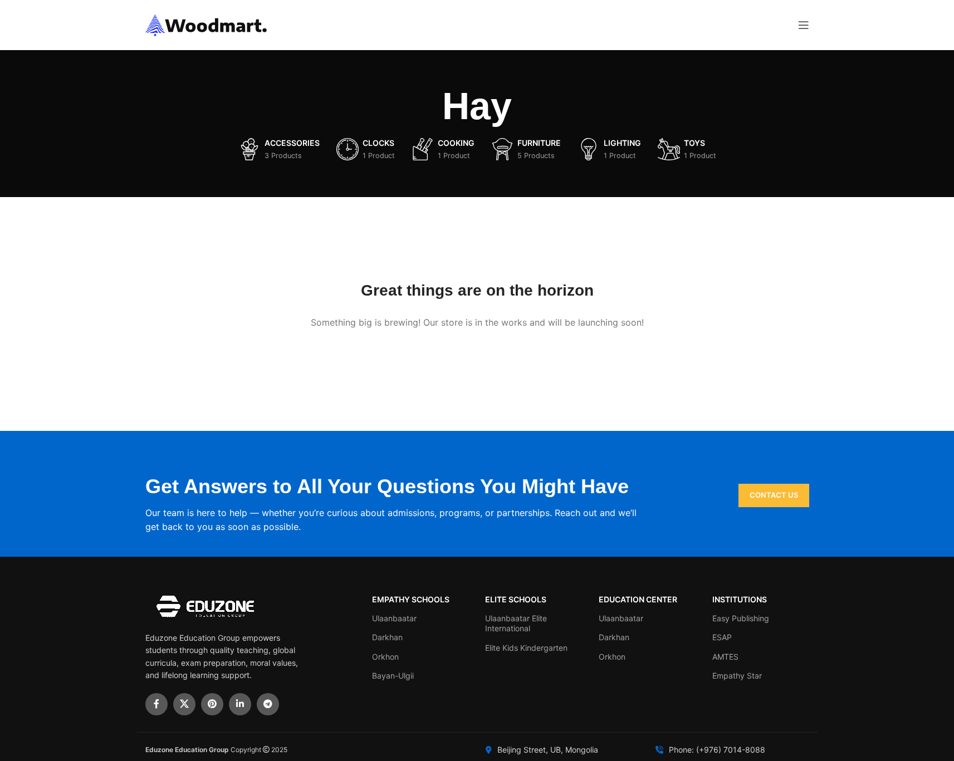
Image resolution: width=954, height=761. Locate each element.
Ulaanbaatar (394, 618)
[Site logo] (206, 24)
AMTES (725, 656)
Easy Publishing (740, 618)
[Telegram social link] (268, 704)
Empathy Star (737, 675)
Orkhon (385, 656)
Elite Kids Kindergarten (526, 647)
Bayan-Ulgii (393, 675)
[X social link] (184, 704)
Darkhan (387, 637)
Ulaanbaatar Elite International (516, 623)
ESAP (722, 637)
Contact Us (774, 494)
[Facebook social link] (156, 704)
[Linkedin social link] (240, 704)
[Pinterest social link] (212, 704)
